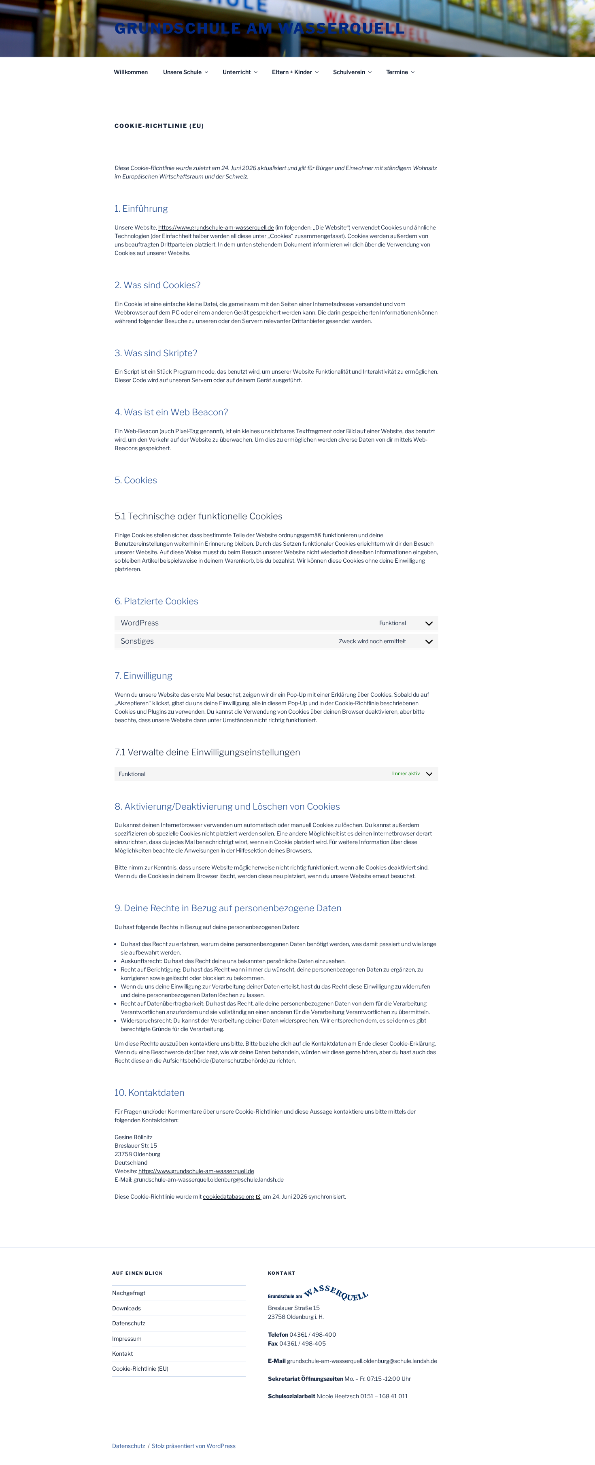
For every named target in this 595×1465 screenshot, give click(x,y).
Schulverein (349, 71)
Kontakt (122, 1353)
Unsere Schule (182, 71)
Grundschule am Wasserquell (260, 28)
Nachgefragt (128, 1292)
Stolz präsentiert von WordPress (194, 1445)
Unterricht (237, 71)
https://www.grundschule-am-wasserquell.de (216, 227)
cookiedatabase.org (228, 1196)
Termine (397, 71)
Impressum (127, 1338)
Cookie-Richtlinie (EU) (140, 1368)
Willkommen (131, 71)
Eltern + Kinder (292, 71)
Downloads (126, 1308)
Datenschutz (128, 1323)
